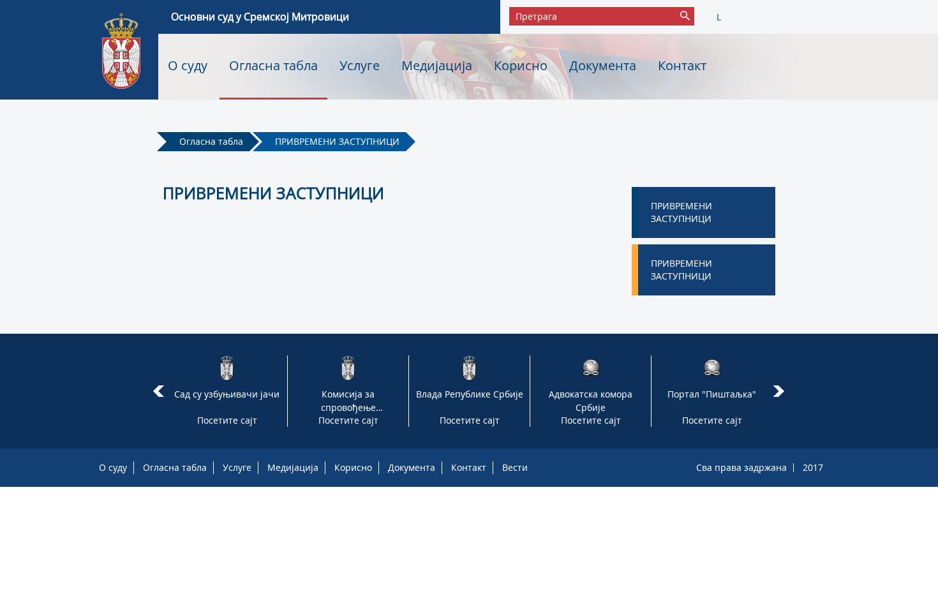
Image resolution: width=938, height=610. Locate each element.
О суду (187, 65)
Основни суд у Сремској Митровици (260, 16)
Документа (602, 65)
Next (780, 391)
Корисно (520, 65)
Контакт (682, 65)
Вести (515, 467)
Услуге (359, 65)
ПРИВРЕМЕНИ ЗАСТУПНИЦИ (337, 141)
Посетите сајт (227, 420)
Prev (158, 391)
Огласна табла (273, 65)
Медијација (436, 65)
